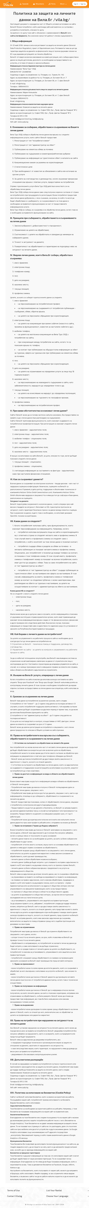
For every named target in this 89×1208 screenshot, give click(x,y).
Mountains (39, 4)
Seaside (25, 4)
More (62, 4)
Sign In (76, 4)
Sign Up (83, 4)
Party (53, 4)
